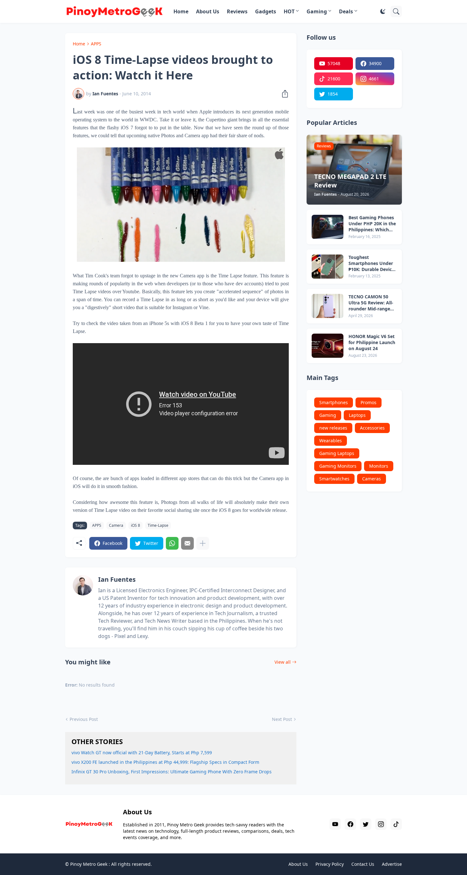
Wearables (330, 441)
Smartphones (333, 402)
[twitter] (365, 824)
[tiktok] (396, 824)
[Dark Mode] (383, 11)
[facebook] (350, 824)
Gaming (317, 11)
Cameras (371, 479)
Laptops (357, 415)
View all (282, 662)
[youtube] (335, 824)
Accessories (372, 428)
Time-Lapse (158, 525)
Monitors (378, 466)
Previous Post (84, 719)
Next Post (282, 719)
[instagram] (381, 824)
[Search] (396, 11)
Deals (346, 11)
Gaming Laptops (336, 453)
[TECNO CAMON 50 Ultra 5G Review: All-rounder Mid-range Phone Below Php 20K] (327, 306)
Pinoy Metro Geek (88, 864)
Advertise (392, 864)
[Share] (283, 93)
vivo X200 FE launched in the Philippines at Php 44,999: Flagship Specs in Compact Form (165, 762)
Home (180, 11)
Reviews (237, 11)
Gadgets (265, 11)
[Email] (187, 543)
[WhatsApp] (172, 543)
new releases (333, 428)
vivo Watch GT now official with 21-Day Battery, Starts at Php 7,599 (141, 753)
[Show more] (202, 543)
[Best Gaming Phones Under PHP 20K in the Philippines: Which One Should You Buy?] (327, 227)
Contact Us (362, 864)
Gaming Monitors (337, 466)
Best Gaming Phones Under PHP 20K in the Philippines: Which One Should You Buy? (372, 224)
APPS (96, 44)
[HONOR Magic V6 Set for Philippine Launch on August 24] (327, 346)
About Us (207, 11)
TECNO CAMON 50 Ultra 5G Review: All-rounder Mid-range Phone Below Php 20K (372, 303)
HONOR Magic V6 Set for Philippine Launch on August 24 (372, 342)
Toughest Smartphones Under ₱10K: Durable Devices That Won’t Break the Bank (372, 263)
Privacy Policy (329, 864)
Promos (368, 402)
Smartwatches (334, 479)
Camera (116, 525)
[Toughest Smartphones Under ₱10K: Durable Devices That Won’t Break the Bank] (327, 266)
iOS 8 (135, 525)
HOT (289, 11)
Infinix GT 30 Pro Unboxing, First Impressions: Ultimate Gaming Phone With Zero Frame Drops (171, 772)
